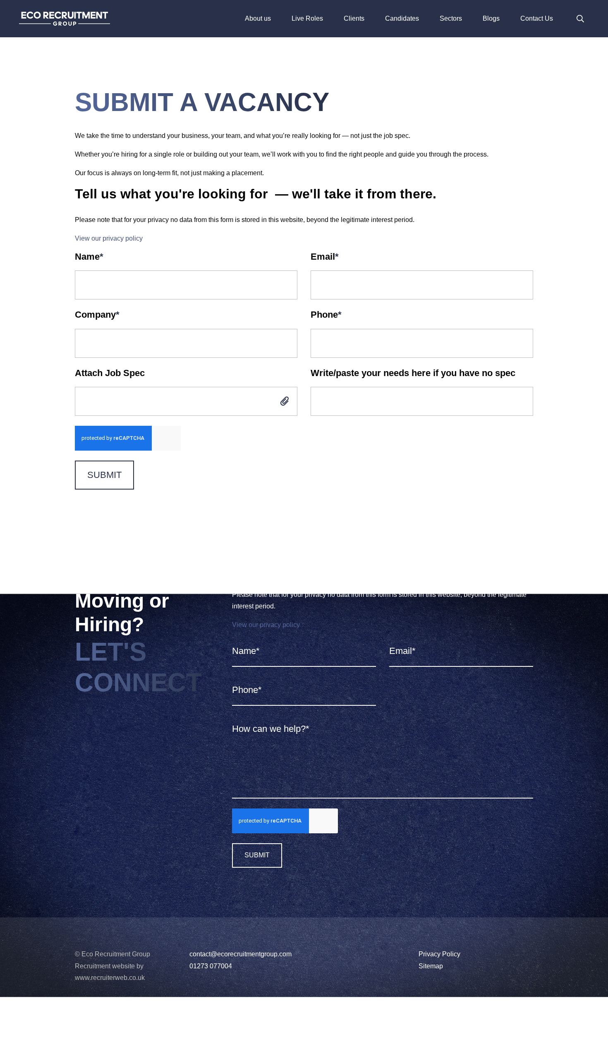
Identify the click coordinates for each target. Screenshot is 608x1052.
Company (97, 314)
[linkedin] (78, 1015)
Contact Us (536, 18)
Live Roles (307, 18)
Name (89, 256)
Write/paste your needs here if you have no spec (413, 373)
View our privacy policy (109, 238)
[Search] (580, 18)
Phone (326, 314)
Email (325, 256)
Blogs (491, 18)
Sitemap (431, 966)
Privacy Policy (439, 954)
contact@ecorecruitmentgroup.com (240, 954)
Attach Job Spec (110, 373)
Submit (104, 475)
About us (258, 18)
